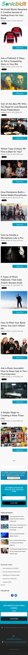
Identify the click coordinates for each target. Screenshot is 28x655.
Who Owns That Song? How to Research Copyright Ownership (18, 527)
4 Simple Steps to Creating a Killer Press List (12, 415)
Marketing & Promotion (11, 575)
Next (14, 461)
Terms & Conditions (22, 653)
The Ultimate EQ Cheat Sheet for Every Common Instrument (17, 519)
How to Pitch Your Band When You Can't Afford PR (13, 325)
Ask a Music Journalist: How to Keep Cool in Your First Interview (14, 371)
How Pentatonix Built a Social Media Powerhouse (14, 194)
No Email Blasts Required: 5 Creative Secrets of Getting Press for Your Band (14, 14)
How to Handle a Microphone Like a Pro (12, 236)
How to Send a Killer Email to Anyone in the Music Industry (18, 543)
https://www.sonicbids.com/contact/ (15, 642)
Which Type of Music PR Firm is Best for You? (13, 150)
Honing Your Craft (9, 579)
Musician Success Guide (11, 572)
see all (3, 585)
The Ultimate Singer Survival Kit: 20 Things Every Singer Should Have (18, 551)
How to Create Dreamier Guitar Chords (17, 535)
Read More (19, 48)
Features (7, 582)
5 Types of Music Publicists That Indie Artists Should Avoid (11, 279)
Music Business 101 (10, 568)
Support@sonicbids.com (14, 639)
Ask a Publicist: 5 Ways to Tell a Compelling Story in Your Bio (13, 61)
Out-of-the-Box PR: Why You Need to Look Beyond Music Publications (14, 106)
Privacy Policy (11, 653)
